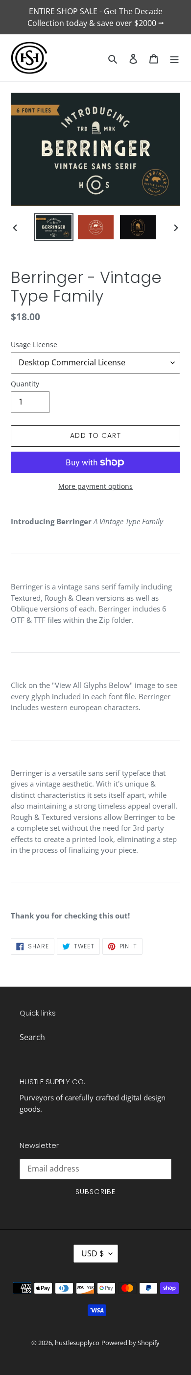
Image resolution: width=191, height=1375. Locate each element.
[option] (54, 227)
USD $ (92, 1253)
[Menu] (174, 58)
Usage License (34, 344)
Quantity (25, 383)
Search (32, 1037)
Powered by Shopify (130, 1342)
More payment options (95, 486)
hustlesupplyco (77, 1342)
